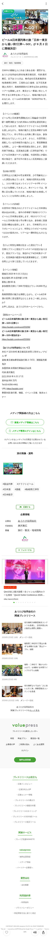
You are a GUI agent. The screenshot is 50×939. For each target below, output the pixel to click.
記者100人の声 (25, 789)
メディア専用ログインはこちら (26, 431)
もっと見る (34, 710)
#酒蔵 (17, 489)
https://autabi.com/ (15, 388)
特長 (12, 738)
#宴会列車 (8, 484)
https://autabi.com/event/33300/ (16, 339)
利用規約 (25, 902)
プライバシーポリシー (25, 908)
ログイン (25, 750)
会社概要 (25, 885)
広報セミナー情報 (25, 795)
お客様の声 (10, 744)
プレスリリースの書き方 (25, 800)
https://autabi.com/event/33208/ (16, 327)
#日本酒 (7, 489)
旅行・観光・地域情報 (12, 63)
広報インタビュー (25, 784)
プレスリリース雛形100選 (25, 806)
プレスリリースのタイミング (25, 811)
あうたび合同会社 (19, 54)
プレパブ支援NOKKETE (25, 839)
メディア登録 (25, 862)
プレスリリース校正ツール (25, 822)
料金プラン (22, 738)
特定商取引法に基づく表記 (25, 913)
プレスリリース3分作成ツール (25, 817)
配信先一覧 (35, 738)
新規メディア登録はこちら (26, 422)
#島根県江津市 (32, 489)
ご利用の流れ (24, 744)
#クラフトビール (25, 484)
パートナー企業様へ (25, 868)
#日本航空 (8, 494)
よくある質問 (38, 744)
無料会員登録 (25, 760)
